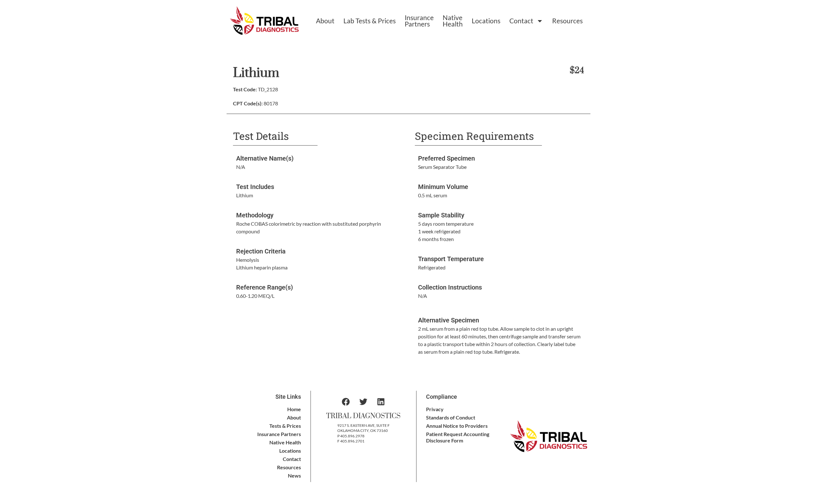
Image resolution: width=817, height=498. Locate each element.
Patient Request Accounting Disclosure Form (457, 437)
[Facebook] (346, 402)
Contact (521, 21)
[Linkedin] (381, 402)
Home (294, 409)
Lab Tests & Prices (369, 21)
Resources (567, 21)
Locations (486, 21)
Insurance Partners (419, 20)
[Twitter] (363, 402)
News (294, 475)
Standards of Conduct (450, 417)
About (325, 21)
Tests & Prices (285, 426)
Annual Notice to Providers (457, 426)
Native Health (453, 20)
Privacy (435, 409)
